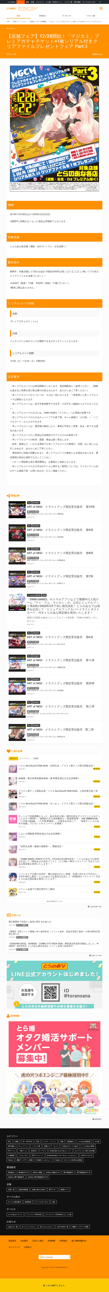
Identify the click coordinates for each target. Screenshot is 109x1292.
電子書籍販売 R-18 (83, 1172)
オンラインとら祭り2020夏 (85, 1151)
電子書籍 (77, 2)
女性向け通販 (37, 1172)
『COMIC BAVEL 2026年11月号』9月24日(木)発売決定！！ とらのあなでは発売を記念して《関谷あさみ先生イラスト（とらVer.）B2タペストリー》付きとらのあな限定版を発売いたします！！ (59, 861)
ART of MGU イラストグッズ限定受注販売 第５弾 (60, 660)
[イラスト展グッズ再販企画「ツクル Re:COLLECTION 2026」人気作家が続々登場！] (13, 794)
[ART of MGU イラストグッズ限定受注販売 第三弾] (17, 709)
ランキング (66, 16)
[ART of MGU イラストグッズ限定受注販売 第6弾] (17, 640)
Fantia (10, 1160)
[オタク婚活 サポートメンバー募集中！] (54, 1066)
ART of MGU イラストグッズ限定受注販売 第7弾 (60, 576)
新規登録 (28, 1202)
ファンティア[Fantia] (33, 1214)
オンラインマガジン (29, 1227)
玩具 (37, 1141)
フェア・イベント (49, 1141)
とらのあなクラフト (15, 1214)
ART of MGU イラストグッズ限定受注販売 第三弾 (60, 706)
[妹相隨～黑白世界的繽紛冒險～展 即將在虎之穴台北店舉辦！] (13, 781)
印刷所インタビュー (44, 1160)
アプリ (43, 1151)
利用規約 (63, 1241)
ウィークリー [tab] (25, 758)
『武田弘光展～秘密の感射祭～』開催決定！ (41, 846)
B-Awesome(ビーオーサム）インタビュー (62, 1155)
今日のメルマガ (86, 1155)
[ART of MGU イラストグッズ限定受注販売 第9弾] (17, 532)
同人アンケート (37, 1155)
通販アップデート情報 (25, 1160)
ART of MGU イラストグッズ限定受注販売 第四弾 (60, 683)
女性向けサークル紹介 (70, 1146)
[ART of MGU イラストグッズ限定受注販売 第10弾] (17, 509)
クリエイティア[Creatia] (53, 1214)
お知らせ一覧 (13, 1227)
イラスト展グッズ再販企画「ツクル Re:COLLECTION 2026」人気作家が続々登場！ (58, 792)
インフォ (21, 2)
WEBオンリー (57, 2)
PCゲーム (11, 1151)
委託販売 (12, 1241)
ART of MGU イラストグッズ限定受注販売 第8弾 (60, 553)
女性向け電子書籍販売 (16, 1177)
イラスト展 (68, 2)
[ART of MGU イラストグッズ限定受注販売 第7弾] (17, 579)
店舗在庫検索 (23, 1190)
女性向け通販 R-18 (52, 1172)
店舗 (32, 2)
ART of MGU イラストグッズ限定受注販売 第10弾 (61, 506)
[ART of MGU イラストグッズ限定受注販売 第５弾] (17, 663)
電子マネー (53, 1190)
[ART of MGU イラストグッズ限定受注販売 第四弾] (17, 686)
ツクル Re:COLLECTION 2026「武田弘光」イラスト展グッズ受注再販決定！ (56, 765)
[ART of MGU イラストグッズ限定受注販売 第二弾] (17, 732)
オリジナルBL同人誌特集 (73, 1160)
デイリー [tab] (13, 758)
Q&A (53, 1202)
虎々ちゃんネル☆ (46, 1227)
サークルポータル (89, 2)
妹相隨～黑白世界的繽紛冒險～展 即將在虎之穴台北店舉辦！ (49, 778)
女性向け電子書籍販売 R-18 (38, 1177)
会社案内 (24, 1241)
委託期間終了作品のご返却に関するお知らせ (30, 921)
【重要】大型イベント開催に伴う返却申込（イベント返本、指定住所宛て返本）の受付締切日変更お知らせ (54, 932)
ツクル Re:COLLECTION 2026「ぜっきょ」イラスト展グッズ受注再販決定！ (56, 803)
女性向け (42, 16)
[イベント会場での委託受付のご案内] (13, 892)
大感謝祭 (11, 1155)
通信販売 (70, 1141)
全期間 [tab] (35, 758)
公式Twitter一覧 (62, 1227)
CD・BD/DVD (27, 1141)
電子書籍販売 (68, 1172)
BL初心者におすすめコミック (60, 1151)
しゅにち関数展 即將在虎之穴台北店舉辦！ (40, 833)
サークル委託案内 (14, 1202)
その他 (96, 1141)
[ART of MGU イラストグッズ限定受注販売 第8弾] (17, 555)
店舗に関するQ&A (38, 1190)
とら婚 (48, 2)
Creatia (57, 1160)
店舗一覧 (11, 1190)
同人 (9, 1141)
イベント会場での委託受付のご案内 (36, 889)
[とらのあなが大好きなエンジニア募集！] (54, 1113)
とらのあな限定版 (84, 1141)
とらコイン (40, 2)
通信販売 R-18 (23, 1172)
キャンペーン (23, 1146)
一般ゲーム (23, 1151)
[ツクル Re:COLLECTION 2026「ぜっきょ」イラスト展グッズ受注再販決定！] (13, 806)
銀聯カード (65, 1190)
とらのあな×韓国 (88, 1146)
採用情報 (51, 1241)
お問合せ (28, 1247)
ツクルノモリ (23, 1155)
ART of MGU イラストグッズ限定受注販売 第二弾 (60, 729)
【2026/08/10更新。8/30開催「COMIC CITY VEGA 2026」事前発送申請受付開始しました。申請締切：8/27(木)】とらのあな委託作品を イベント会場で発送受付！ (54, 944)
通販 (27, 2)
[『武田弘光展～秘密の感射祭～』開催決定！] (13, 849)
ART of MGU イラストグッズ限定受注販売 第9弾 (60, 529)
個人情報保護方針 (79, 1241)
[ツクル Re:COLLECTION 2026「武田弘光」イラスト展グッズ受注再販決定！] (13, 768)
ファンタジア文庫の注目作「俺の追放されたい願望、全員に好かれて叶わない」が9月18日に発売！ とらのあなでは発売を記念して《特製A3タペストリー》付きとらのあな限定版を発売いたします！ (59, 876)
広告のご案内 (37, 1241)
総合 (18, 16)
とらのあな (12, 2)
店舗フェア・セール (51, 1146)
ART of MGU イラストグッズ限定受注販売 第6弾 (60, 637)
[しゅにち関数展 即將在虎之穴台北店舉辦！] (13, 837)
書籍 (16, 1141)
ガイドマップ (14, 1247)
